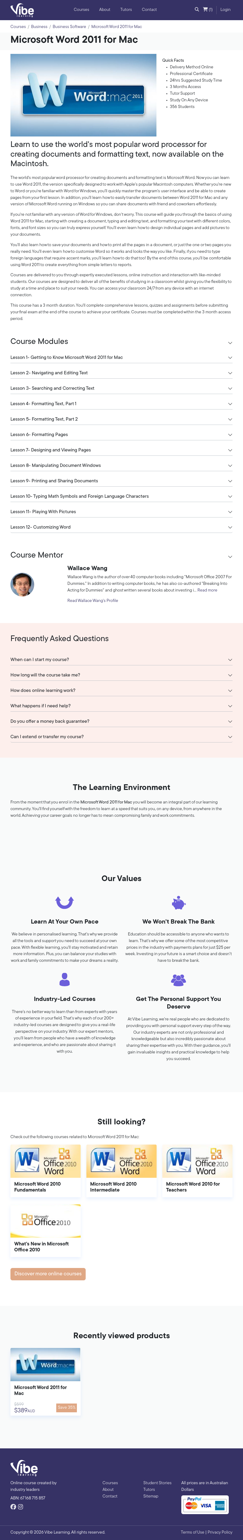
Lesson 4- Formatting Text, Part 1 (43, 404)
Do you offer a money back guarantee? (49, 721)
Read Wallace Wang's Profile (92, 601)
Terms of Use (192, 1533)
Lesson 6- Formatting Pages (39, 434)
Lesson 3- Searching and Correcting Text (52, 388)
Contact (149, 10)
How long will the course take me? (45, 675)
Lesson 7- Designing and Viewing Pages (50, 450)
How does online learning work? (42, 690)
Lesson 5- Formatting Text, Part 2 (44, 419)
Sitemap (150, 1496)
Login (225, 10)
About (104, 10)
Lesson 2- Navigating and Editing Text (49, 373)
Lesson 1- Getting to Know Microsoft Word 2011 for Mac (66, 357)
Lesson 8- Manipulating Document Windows (55, 465)
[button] (197, 10)
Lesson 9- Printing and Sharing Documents (54, 481)
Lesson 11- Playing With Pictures (43, 512)
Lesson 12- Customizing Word (40, 527)
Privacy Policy (220, 1533)
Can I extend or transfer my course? (47, 737)
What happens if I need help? (40, 706)
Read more (207, 590)
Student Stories (157, 1483)
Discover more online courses (48, 1274)
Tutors (126, 10)
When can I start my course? (39, 659)
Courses (81, 10)
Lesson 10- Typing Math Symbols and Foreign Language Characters (79, 496)
